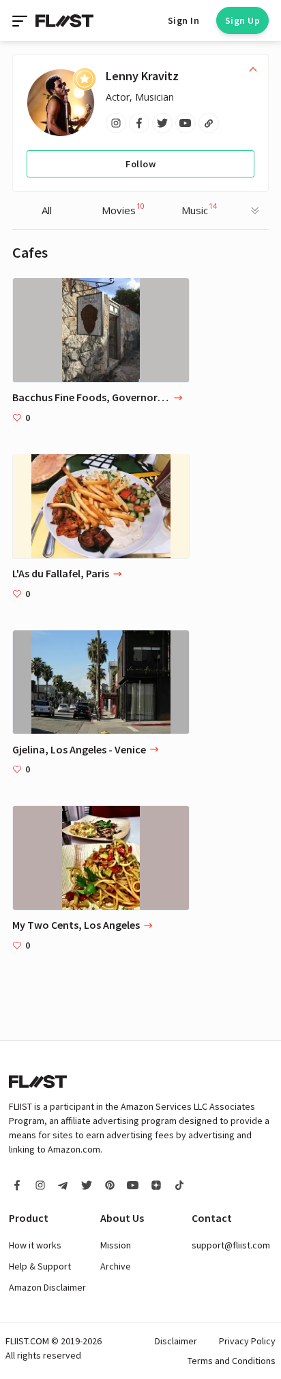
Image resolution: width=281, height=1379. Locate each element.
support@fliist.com (231, 1245)
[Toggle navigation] (21, 20)
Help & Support (40, 1266)
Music (199, 209)
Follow (140, 164)
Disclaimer (176, 1341)
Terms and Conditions (232, 1361)
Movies (123, 209)
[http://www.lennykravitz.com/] (208, 123)
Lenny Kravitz (142, 76)
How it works (35, 1245)
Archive (115, 1266)
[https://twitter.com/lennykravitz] (162, 123)
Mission (115, 1245)
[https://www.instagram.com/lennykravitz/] (116, 123)
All (47, 210)
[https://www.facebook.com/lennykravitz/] (139, 123)
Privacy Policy (247, 1341)
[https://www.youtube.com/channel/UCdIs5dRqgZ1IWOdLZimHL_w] (185, 123)
